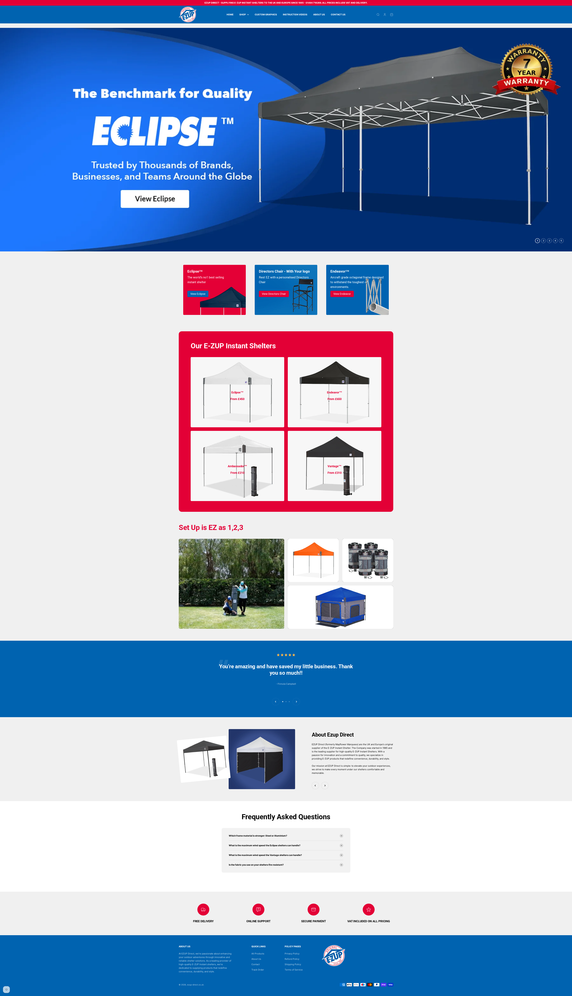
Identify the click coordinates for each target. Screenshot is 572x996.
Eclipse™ (195, 271)
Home (230, 14)
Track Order (257, 969)
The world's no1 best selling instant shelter (205, 280)
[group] (286, 139)
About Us (319, 14)
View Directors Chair (274, 293)
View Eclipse (197, 293)
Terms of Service (294, 969)
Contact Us (338, 14)
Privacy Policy (292, 953)
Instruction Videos (295, 14)
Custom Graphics (266, 14)
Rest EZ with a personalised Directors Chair (284, 280)
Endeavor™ (339, 271)
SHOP (242, 14)
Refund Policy (292, 959)
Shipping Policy (293, 964)
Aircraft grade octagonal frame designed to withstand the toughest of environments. (357, 282)
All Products (257, 953)
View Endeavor (342, 293)
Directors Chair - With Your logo (284, 271)
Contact (255, 964)
